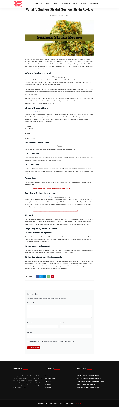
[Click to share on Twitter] (41, 276)
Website (29, 332)
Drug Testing (66, 3)
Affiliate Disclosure (50, 378)
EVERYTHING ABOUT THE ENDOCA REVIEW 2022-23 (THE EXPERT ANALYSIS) (55, 211)
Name (29, 322)
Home (36, 3)
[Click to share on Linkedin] (44, 276)
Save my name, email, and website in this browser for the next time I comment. (51, 341)
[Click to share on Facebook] (37, 276)
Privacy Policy (48, 384)
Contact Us (83, 3)
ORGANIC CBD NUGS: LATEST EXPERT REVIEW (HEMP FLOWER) (51, 188)
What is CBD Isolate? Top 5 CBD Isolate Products (89, 378)
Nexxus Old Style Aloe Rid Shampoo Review (88, 387)
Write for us (94, 3)
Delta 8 (56, 3)
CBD (42, 3)
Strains (75, 3)
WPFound (78, 403)
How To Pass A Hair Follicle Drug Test (86, 384)
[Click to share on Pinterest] (52, 276)
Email (62, 322)
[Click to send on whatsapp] (48, 276)
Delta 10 (48, 3)
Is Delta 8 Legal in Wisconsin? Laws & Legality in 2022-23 (91, 381)
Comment (30, 302)
